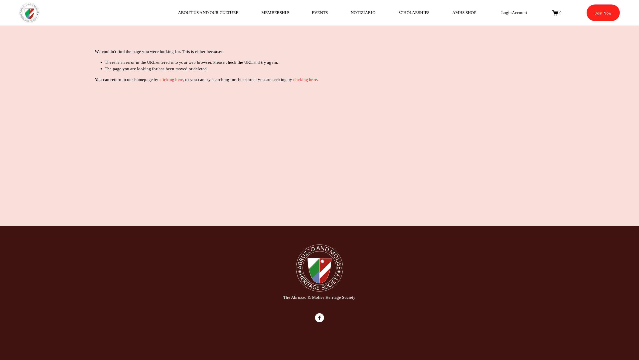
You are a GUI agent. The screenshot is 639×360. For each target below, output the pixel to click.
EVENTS (320, 12)
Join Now (603, 13)
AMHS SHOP (464, 12)
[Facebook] (319, 317)
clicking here (171, 79)
